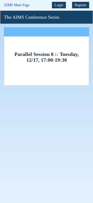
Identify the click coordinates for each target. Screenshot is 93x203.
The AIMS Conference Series (31, 17)
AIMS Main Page (16, 5)
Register (81, 5)
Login (59, 5)
